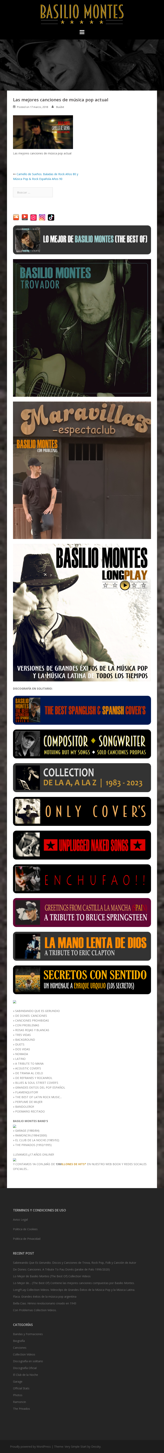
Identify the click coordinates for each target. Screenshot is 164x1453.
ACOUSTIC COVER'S (28, 1068)
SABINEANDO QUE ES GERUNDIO (37, 1011)
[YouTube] (25, 217)
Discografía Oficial (25, 1368)
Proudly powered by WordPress (30, 1446)
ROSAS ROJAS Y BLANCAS (32, 1030)
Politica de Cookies (25, 1229)
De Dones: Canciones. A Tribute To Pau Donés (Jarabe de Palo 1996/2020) (61, 1269)
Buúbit (60, 107)
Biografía (19, 1341)
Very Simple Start (76, 1446)
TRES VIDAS (23, 1035)
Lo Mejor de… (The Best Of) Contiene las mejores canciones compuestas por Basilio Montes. (74, 1283)
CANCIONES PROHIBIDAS (32, 1020)
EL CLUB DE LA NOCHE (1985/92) (37, 1140)
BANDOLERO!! (24, 1107)
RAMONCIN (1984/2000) (31, 1135)
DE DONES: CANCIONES (31, 1016)
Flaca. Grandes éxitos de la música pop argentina (44, 1296)
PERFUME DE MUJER (28, 1102)
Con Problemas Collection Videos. (35, 1310)
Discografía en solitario (28, 1361)
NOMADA (21, 1054)
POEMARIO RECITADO (30, 1111)
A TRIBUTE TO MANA (29, 1063)
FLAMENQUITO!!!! (26, 1092)
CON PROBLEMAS (27, 1025)
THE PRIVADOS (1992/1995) (33, 1145)
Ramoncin (19, 1402)
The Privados (21, 1409)
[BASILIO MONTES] (82, 15)
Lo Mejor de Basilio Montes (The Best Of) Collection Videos (52, 1276)
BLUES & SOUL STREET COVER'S (36, 1083)
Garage (17, 1381)
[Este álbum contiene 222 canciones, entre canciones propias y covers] (82, 777)
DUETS (19, 1044)
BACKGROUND (25, 1039)
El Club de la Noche (25, 1375)
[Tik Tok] (51, 217)
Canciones (19, 1347)
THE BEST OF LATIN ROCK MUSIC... (38, 1097)
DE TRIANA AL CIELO (29, 1073)
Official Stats (21, 1388)
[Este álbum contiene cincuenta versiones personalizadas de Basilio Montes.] (82, 811)
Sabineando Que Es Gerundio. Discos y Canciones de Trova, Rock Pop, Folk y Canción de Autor (74, 1262)
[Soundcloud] (16, 217)
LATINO (20, 1059)
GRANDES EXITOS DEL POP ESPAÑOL (40, 1087)
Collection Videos (24, 1354)
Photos (17, 1395)
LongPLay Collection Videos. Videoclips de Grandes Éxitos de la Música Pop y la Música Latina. (74, 1290)
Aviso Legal (20, 1219)
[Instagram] (42, 217)
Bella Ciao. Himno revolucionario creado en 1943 (44, 1303)
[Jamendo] (33, 217)
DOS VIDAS (22, 1049)
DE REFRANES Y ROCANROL (33, 1078)
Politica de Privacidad (26, 1239)
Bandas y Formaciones (28, 1334)
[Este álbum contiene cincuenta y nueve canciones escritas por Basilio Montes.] (82, 744)
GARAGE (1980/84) (27, 1130)
